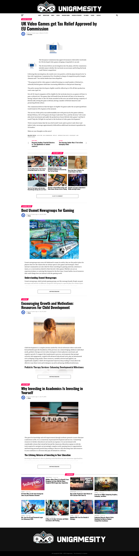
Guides (58, 15)
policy (55, 135)
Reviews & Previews (76, 15)
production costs (64, 135)
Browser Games (66, 15)
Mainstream (46, 15)
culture (40, 135)
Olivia (29, 216)
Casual (92, 15)
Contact (99, 15)
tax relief (73, 135)
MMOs (52, 15)
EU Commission (48, 135)
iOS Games (86, 15)
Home (39, 15)
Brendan (30, 34)
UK (77, 135)
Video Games (31, 136)
